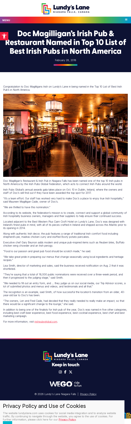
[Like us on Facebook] (65, 372)
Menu (6, 20)
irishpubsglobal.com (46, 321)
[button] (4, 36)
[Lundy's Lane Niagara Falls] (65, 9)
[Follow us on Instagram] (60, 372)
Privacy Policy (88, 394)
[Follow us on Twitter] (70, 372)
